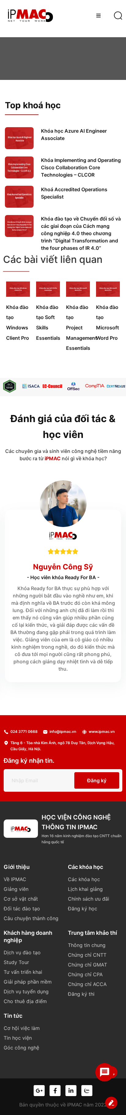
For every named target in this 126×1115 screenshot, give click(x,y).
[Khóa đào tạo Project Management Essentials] (78, 295)
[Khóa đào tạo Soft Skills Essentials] (48, 295)
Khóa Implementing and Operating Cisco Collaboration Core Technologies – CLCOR (81, 167)
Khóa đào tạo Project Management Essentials (81, 327)
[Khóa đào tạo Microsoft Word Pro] (108, 295)
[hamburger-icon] (98, 15)
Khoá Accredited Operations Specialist (74, 193)
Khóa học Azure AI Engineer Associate (74, 134)
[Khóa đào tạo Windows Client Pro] (18, 295)
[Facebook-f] (55, 1090)
